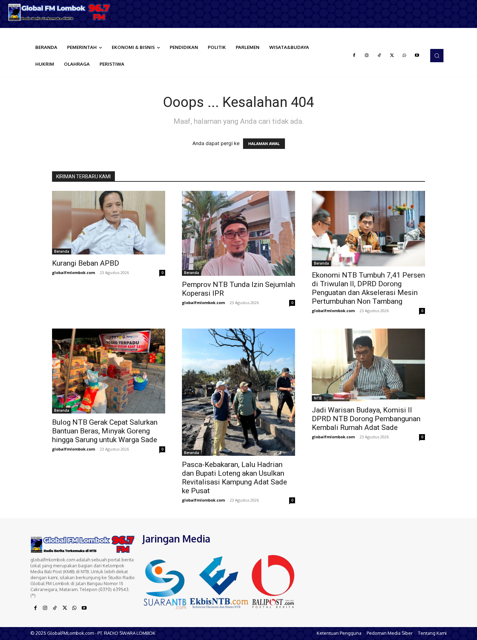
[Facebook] (354, 55)
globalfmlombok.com (73, 272)
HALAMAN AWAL (264, 143)
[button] (436, 55)
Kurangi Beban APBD (85, 263)
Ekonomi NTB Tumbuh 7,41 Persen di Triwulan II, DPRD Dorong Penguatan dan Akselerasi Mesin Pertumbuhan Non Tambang (368, 288)
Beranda (61, 251)
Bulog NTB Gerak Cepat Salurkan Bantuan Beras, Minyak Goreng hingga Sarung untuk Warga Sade (104, 431)
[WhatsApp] (404, 55)
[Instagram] (366, 55)
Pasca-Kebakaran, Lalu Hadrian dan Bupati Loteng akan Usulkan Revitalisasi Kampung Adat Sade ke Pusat (234, 477)
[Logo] (59, 12)
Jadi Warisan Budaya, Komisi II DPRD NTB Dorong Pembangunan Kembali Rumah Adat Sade (366, 419)
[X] (392, 55)
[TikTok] (379, 55)
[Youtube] (417, 55)
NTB (318, 398)
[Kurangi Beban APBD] (108, 222)
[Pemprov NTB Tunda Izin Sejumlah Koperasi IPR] (238, 233)
